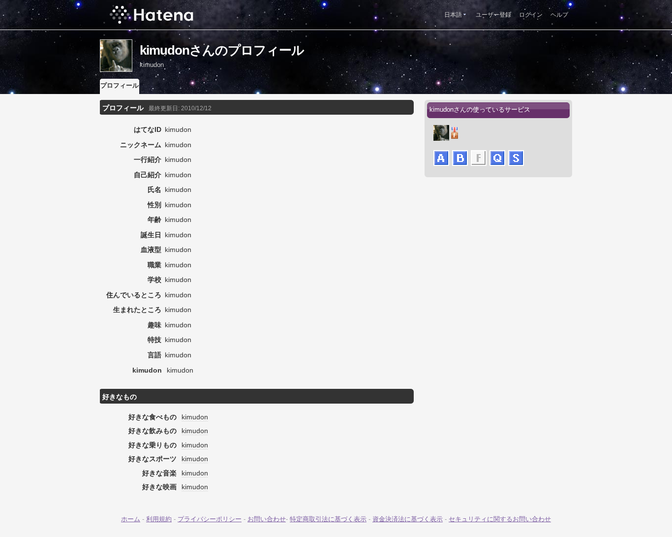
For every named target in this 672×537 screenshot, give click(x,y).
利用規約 (159, 519)
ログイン (531, 14)
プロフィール (119, 85)
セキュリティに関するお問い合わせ (500, 519)
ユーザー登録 (493, 14)
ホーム (130, 519)
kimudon (195, 417)
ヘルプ (559, 14)
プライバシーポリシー (210, 519)
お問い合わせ (266, 519)
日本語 (453, 14)
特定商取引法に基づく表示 (328, 519)
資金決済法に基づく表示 (407, 519)
